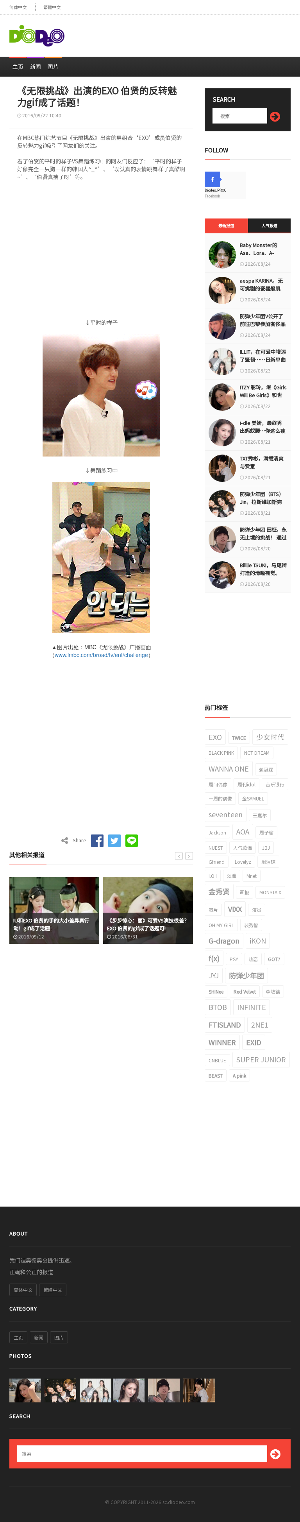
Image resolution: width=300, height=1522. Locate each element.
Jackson (217, 832)
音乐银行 (275, 784)
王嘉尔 (260, 815)
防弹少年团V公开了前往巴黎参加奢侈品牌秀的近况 (263, 323)
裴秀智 (251, 925)
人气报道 (269, 225)
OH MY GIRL (221, 925)
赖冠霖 (266, 769)
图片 (53, 66)
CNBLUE (217, 1060)
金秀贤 (219, 891)
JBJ (266, 847)
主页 (17, 66)
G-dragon (224, 940)
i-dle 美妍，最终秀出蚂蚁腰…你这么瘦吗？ (263, 430)
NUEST (216, 847)
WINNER (222, 1042)
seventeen (226, 814)
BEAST (216, 1075)
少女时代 (270, 737)
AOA (242, 831)
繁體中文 (52, 7)
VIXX (235, 909)
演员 (256, 909)
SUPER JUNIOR (261, 1059)
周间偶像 (218, 784)
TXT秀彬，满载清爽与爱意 (262, 462)
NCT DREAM (257, 752)
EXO (215, 737)
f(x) (214, 958)
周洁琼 (268, 861)
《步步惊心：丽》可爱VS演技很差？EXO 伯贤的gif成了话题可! (54, 924)
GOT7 (274, 959)
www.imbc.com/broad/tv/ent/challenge (101, 655)
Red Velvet (245, 991)
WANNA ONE (229, 768)
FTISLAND (225, 1024)
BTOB (218, 1007)
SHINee (216, 991)
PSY (234, 959)
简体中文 (18, 7)
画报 (244, 892)
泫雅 (231, 875)
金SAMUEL (253, 798)
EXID (253, 1042)
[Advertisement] (199, 32)
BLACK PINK (221, 752)
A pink (239, 1075)
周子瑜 (266, 832)
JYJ (214, 975)
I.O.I (213, 875)
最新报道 (226, 225)
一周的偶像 (220, 798)
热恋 (253, 959)
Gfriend (217, 861)
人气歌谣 (242, 847)
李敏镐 (273, 991)
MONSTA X (270, 892)
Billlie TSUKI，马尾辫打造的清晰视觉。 (263, 569)
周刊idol (246, 784)
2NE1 (259, 1024)
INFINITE (251, 1007)
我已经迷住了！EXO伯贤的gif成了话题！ (148, 924)
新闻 (35, 66)
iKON (258, 940)
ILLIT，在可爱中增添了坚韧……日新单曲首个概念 (263, 359)
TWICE (239, 737)
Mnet (251, 875)
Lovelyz (243, 861)
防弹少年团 (246, 975)
